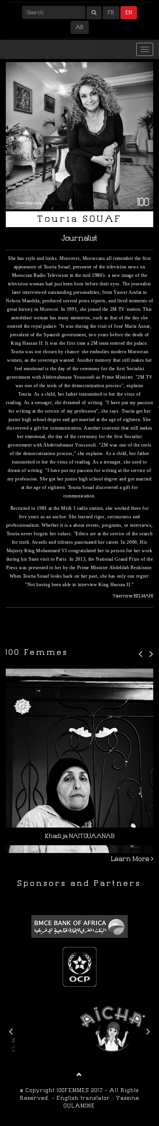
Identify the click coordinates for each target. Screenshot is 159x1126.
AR (80, 27)
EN (128, 12)
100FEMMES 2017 (80, 1090)
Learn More (131, 859)
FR (111, 12)
